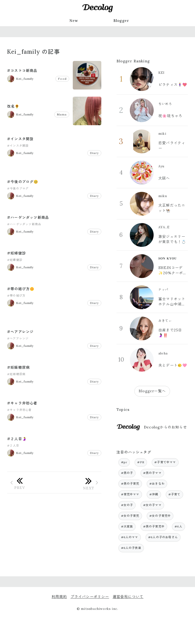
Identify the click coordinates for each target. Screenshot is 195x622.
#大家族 (127, 526)
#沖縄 (153, 494)
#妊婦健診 (16, 253)
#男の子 (127, 473)
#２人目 (13, 445)
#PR (140, 462)
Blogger (121, 20)
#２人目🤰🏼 (17, 439)
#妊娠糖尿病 (18, 367)
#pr (124, 462)
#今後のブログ (18, 188)
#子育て (174, 494)
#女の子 (127, 505)
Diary (94, 153)
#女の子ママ (152, 505)
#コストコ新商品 (22, 70)
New (73, 20)
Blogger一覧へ (152, 391)
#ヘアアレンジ (20, 331)
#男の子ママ (152, 473)
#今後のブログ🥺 (23, 181)
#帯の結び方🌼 (20, 289)
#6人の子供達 (131, 548)
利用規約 (59, 596)
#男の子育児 (130, 483)
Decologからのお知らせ (165, 427)
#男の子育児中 (154, 526)
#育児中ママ (130, 494)
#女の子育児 (130, 516)
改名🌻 (13, 106)
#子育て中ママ (165, 462)
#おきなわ (157, 483)
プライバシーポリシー (90, 596)
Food (62, 78)
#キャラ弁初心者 (22, 403)
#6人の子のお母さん (163, 537)
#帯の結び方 (16, 295)
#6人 (178, 526)
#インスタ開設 (20, 139)
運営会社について (128, 596)
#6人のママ (129, 537)
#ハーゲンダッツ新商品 (28, 217)
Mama (62, 114)
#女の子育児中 (160, 516)
